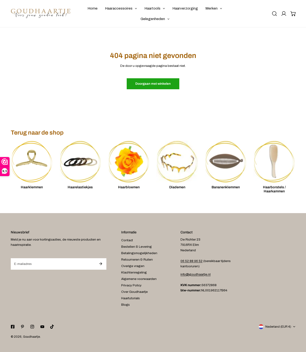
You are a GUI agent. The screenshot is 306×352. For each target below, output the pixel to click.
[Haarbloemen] (129, 162)
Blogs (125, 304)
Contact (127, 240)
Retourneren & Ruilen (137, 259)
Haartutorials (130, 298)
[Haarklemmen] (32, 162)
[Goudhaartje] (41, 13)
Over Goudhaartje (134, 292)
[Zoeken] (274, 13)
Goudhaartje (31, 336)
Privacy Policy (131, 285)
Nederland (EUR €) (278, 326)
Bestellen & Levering (136, 246)
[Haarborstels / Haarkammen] (274, 162)
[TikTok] (52, 326)
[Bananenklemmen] (226, 162)
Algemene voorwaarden (139, 279)
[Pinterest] (22, 326)
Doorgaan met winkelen (153, 83)
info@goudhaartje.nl (195, 274)
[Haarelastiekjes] (80, 162)
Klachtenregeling (134, 272)
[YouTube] (42, 326)
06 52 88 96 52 (191, 261)
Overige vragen (132, 266)
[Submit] (100, 263)
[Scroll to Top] (298, 327)
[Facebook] (12, 326)
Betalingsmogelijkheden (139, 253)
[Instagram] (32, 326)
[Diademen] (177, 162)
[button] (293, 13)
